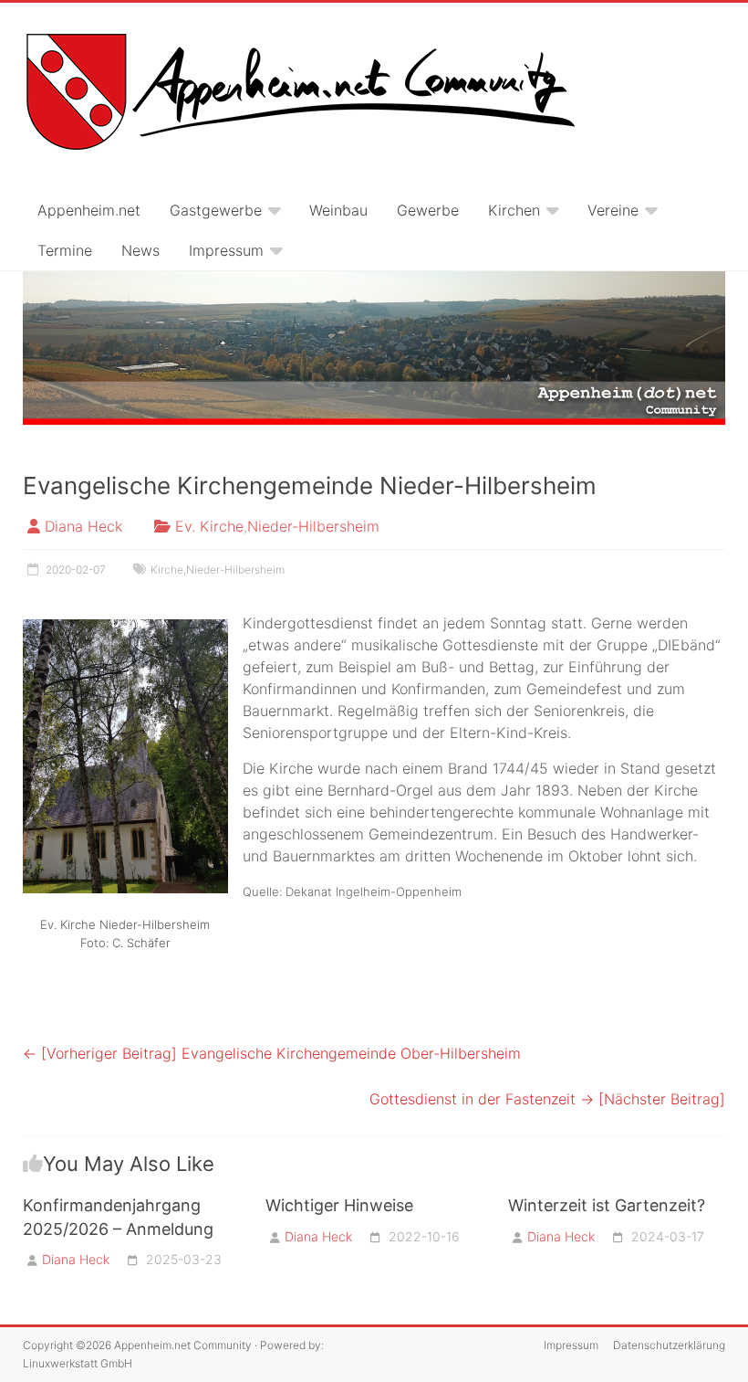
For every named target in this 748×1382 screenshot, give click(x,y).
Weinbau (338, 210)
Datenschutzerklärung (669, 1345)
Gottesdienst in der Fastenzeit (547, 1099)
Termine (64, 250)
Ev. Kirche (209, 526)
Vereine (613, 210)
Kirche (167, 569)
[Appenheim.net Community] (374, 348)
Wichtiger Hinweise (339, 1205)
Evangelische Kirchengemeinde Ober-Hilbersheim (272, 1053)
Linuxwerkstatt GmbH (77, 1363)
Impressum (226, 250)
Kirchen (514, 210)
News (140, 250)
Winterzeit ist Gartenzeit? (606, 1205)
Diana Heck (83, 526)
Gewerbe (428, 210)
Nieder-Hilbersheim (313, 526)
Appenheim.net (88, 210)
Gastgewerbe (216, 210)
